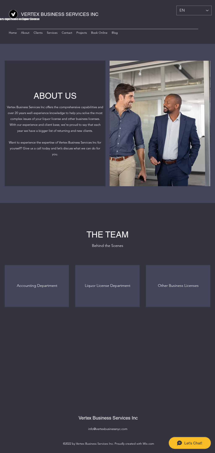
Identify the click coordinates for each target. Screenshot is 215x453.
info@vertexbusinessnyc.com (107, 429)
